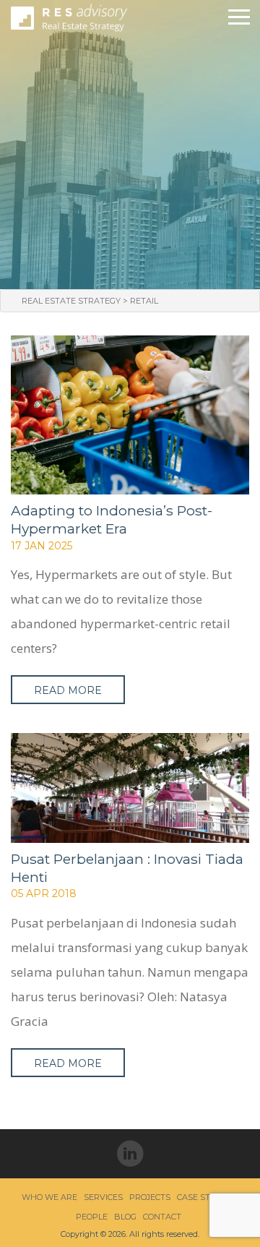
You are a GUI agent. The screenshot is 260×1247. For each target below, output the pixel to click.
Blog (125, 1217)
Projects (149, 1197)
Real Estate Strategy (71, 301)
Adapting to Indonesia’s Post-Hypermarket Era (111, 519)
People (92, 1217)
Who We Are (49, 1197)
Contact (162, 1217)
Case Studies (206, 1197)
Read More (68, 690)
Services (103, 1197)
